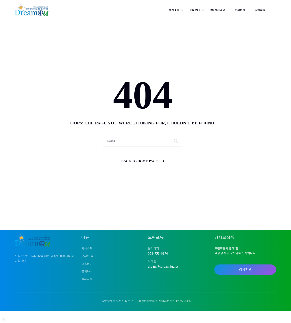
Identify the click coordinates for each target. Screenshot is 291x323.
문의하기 (240, 9)
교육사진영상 (217, 9)
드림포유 (127, 300)
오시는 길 (87, 256)
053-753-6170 (158, 253)
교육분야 (194, 9)
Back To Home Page (139, 161)
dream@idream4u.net (163, 266)
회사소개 (174, 9)
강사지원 (260, 9)
